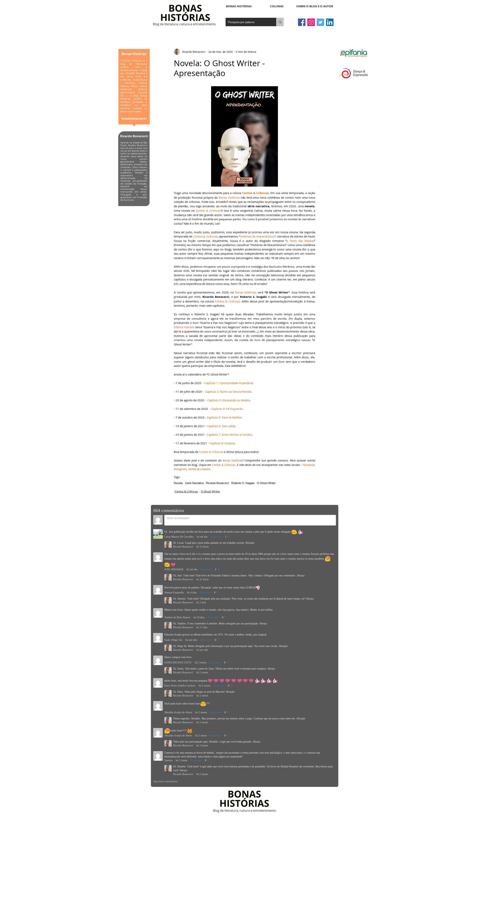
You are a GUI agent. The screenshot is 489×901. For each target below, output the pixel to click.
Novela (178, 483)
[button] (277, 6)
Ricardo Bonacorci (217, 483)
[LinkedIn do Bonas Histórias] (330, 22)
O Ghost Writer (266, 483)
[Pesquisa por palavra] (280, 22)
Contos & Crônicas (186, 491)
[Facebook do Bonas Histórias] (301, 22)
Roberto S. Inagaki (242, 483)
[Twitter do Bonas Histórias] (320, 22)
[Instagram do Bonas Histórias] (311, 22)
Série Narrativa (194, 483)
